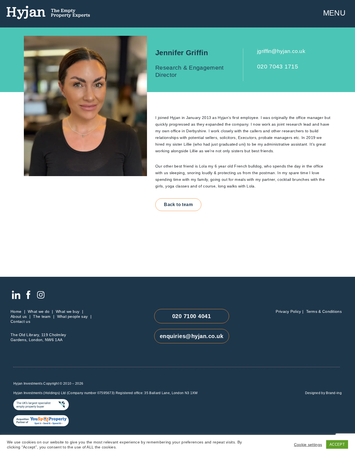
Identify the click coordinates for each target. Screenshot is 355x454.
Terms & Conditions (324, 311)
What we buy (67, 311)
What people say (72, 316)
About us (19, 316)
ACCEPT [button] (337, 444)
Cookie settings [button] (308, 444)
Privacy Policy (288, 311)
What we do (38, 311)
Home (16, 311)
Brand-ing (334, 393)
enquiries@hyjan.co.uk (192, 336)
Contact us (20, 321)
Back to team (178, 204)
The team (41, 316)
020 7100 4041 (191, 316)
